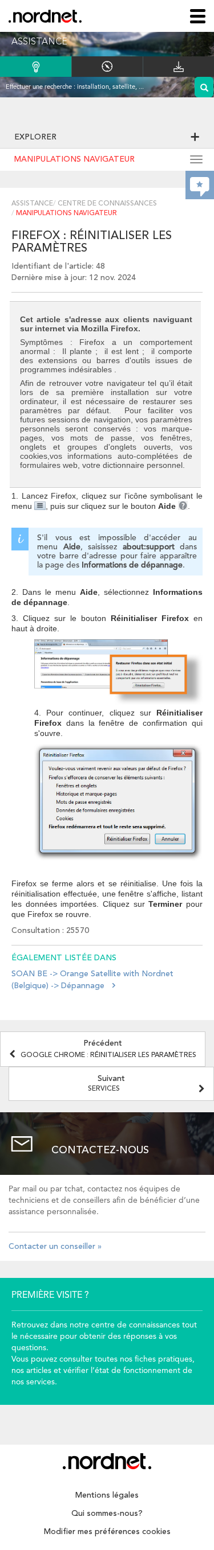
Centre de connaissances (107, 203)
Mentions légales (107, 1495)
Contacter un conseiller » (55, 1247)
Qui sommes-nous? (107, 1514)
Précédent (108, 1049)
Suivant (106, 1083)
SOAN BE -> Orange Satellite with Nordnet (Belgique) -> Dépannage (92, 980)
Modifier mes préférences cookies (107, 1532)
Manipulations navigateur (74, 159)
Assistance (32, 203)
